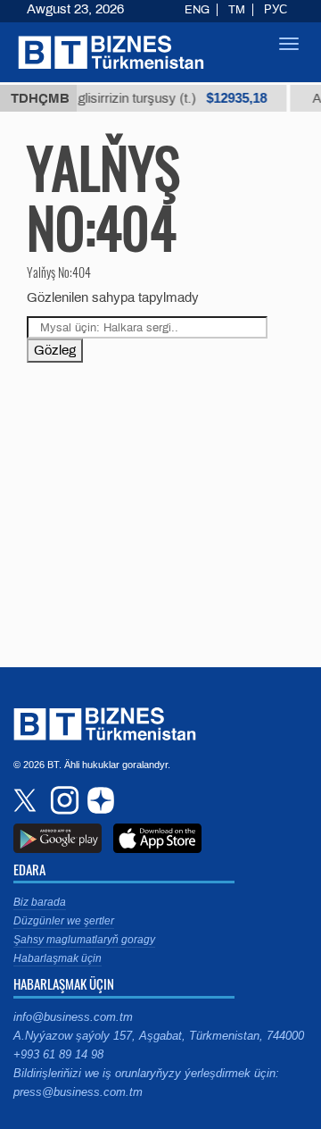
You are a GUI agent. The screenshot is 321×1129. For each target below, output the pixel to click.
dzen (98, 800)
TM (236, 10)
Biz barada (39, 902)
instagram (62, 800)
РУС (275, 10)
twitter (27, 800)
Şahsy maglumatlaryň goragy (84, 939)
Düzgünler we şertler (63, 921)
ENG (197, 10)
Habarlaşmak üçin (57, 958)
